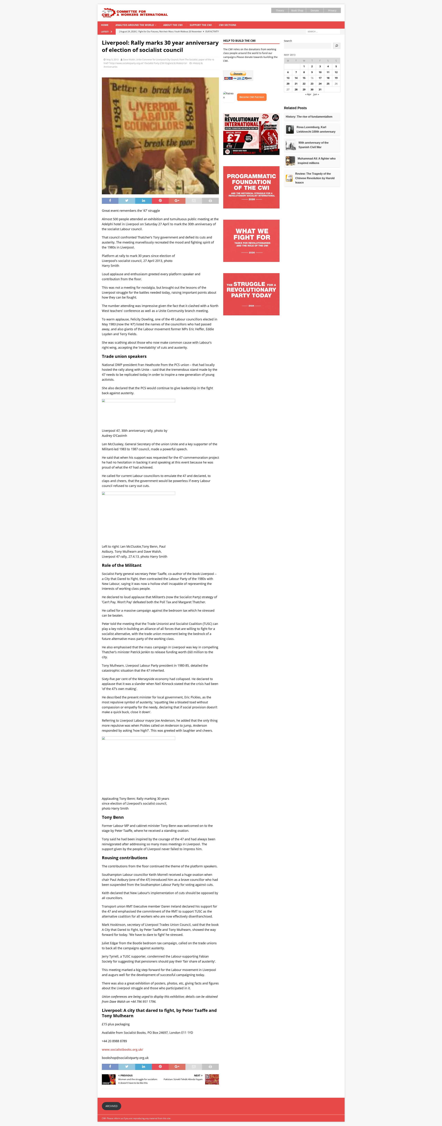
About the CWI (173, 25)
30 (312, 89)
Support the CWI (201, 25)
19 (336, 77)
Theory (280, 10)
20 (288, 83)
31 (320, 89)
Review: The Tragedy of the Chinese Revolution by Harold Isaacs (315, 178)
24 (320, 83)
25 (328, 83)
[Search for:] (323, 31)
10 (320, 72)
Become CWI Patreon (251, 97)
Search (288, 40)
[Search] (336, 46)
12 (336, 72)
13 (288, 77)
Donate (315, 10)
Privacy (332, 10)
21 (296, 83)
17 (320, 77)
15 (304, 77)
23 (312, 83)
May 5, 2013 (112, 59)
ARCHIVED (111, 1106)
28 (296, 89)
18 (328, 77)
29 (304, 89)
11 (328, 72)
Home (104, 25)
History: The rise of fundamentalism (309, 116)
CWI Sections (227, 25)
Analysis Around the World (135, 25)
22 (304, 83)
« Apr (308, 94)
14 (296, 77)
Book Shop (297, 10)
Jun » (316, 94)
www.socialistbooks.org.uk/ (122, 1049)
